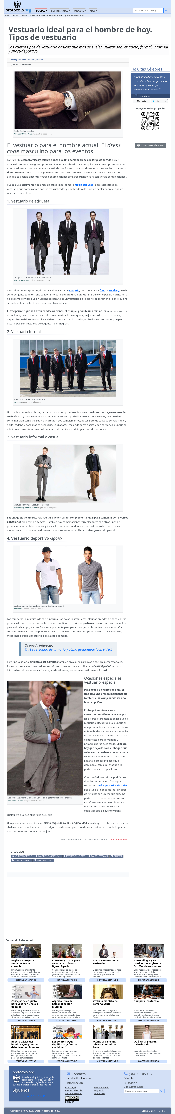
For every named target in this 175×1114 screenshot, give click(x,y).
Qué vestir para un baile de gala (145, 1043)
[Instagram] (37, 1095)
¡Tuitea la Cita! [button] (160, 101)
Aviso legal (70, 1087)
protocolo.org (44, 860)
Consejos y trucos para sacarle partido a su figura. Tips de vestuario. (66, 965)
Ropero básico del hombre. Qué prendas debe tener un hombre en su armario (25, 1046)
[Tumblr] (34, 1095)
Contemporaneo (23, 860)
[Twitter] (28, 1095)
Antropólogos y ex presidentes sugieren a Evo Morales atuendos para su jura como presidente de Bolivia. (148, 966)
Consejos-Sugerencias (49, 856)
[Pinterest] (31, 1095)
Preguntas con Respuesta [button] (153, 145)
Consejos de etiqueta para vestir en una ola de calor (24, 1003)
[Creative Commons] (72, 1097)
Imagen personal (99, 856)
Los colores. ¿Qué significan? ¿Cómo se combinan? (64, 1044)
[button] (68, 100)
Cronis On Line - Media (153, 1110)
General (118, 856)
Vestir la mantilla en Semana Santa (105, 1002)
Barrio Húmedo (101, 1087)
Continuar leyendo (26, 980)
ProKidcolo (99, 1093)
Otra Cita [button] (142, 101)
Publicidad (129, 1078)
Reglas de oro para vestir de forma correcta (22, 963)
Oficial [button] (79, 10)
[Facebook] (24, 1095)
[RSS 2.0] (44, 1095)
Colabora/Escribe (73, 1093)
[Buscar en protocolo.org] (166, 10)
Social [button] (40, 10)
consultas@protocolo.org (79, 1078)
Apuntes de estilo (23, 856)
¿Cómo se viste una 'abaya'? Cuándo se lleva (104, 1044)
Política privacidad (74, 1090)
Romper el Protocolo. (146, 1001)
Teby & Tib (99, 1090)
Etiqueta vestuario (75, 856)
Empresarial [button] (59, 10)
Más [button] (92, 10)
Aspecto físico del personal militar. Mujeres (62, 1003)
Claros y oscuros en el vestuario (106, 962)
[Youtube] (41, 1095)
